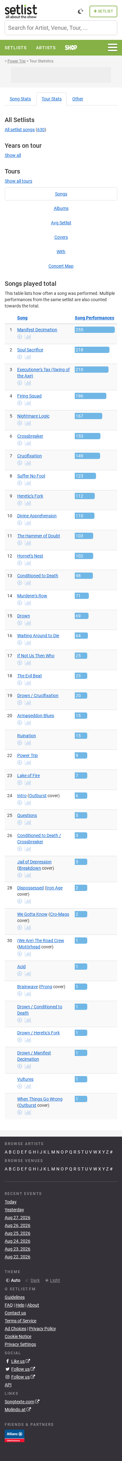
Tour (52, 98)
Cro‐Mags (59, 914)
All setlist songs (20, 129)
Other (77, 98)
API (8, 1384)
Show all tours (18, 181)
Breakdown (30, 868)
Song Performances (94, 317)
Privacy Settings (20, 1344)
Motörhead (29, 946)
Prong (46, 986)
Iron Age (54, 887)
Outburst (38, 795)
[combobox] (61, 27)
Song (20, 98)
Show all (13, 155)
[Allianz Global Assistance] (14, 1435)
